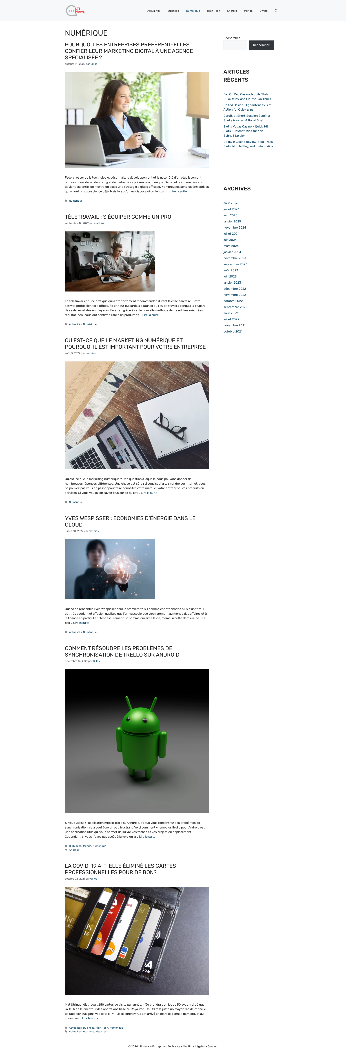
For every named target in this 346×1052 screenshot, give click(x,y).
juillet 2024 (231, 233)
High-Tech (213, 10)
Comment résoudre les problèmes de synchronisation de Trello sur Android (122, 651)
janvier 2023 (232, 282)
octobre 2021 (232, 331)
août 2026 (230, 203)
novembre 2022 (234, 295)
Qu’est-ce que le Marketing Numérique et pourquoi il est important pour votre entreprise (135, 343)
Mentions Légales (194, 1046)
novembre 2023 (234, 258)
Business (173, 10)
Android (74, 849)
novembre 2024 (234, 227)
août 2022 (230, 313)
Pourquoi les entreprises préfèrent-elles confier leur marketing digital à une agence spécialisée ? (129, 51)
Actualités (153, 10)
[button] (276, 10)
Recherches (231, 38)
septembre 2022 (235, 307)
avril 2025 (230, 215)
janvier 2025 (232, 221)
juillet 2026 (231, 209)
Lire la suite (178, 191)
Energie (232, 10)
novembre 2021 (234, 325)
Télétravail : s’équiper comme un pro (118, 217)
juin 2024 (230, 240)
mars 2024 (231, 246)
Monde (248, 10)
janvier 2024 (232, 252)
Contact (213, 1046)
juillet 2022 (231, 319)
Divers (264, 10)
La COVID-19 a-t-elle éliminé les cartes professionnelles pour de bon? (120, 869)
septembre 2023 (235, 264)
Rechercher (261, 45)
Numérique (193, 10)
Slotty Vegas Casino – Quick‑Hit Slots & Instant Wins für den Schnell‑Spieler (245, 131)
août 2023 (230, 270)
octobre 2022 (233, 301)
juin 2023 (230, 276)
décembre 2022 (234, 288)
